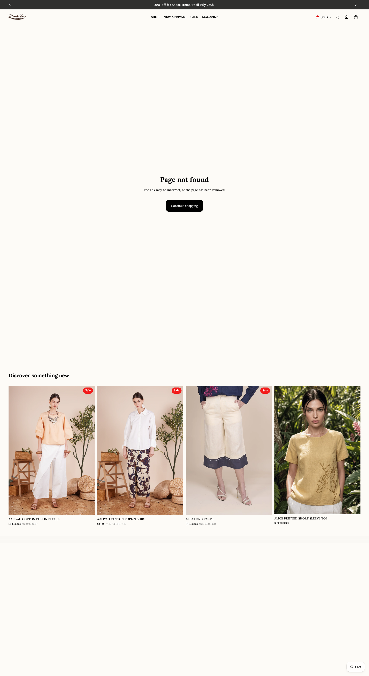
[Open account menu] (346, 17)
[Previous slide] (10, 4)
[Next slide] (355, 4)
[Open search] (337, 17)
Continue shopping (184, 206)
